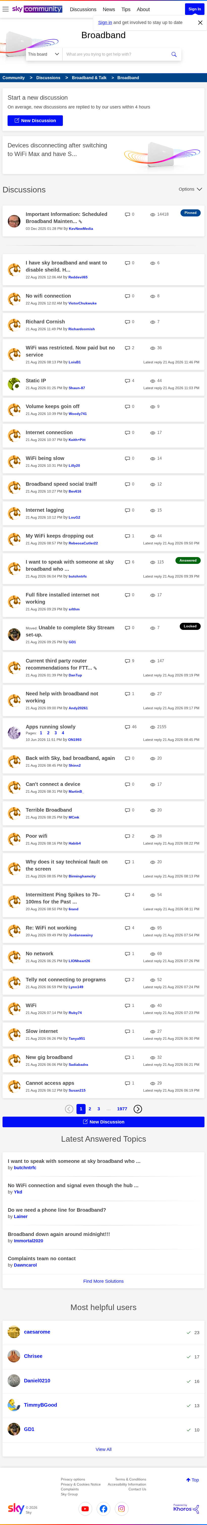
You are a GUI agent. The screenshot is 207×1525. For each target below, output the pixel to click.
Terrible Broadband (49, 810)
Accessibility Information (127, 1484)
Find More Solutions (103, 1281)
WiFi (31, 1005)
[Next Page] (138, 1109)
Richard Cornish (45, 321)
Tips (126, 9)
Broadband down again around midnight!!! (59, 1234)
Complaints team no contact (42, 1258)
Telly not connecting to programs (66, 979)
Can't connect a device (53, 784)
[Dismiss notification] (200, 23)
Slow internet (42, 1031)
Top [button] (195, 1480)
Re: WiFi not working (51, 928)
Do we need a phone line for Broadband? (57, 1210)
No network (39, 953)
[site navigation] (6, 9)
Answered (188, 560)
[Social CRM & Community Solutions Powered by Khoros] (186, 1509)
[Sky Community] (37, 9)
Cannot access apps (50, 1083)
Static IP (36, 380)
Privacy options (73, 1479)
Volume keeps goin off (53, 406)
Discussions (83, 9)
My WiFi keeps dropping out (59, 536)
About (143, 9)
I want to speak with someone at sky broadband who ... (74, 1161)
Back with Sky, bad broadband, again (70, 758)
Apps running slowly (50, 727)
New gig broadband (49, 1057)
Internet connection (49, 432)
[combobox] (116, 54)
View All (104, 1449)
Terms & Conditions (130, 1479)
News (109, 9)
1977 (122, 1108)
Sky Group (69, 1494)
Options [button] (186, 189)
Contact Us (137, 1489)
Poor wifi (36, 836)
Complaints (70, 1489)
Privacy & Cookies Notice (81, 1484)
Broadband (103, 35)
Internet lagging (45, 510)
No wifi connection (48, 296)
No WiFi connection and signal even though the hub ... (73, 1185)
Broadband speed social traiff (61, 484)
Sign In (195, 9)
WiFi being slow (45, 458)
